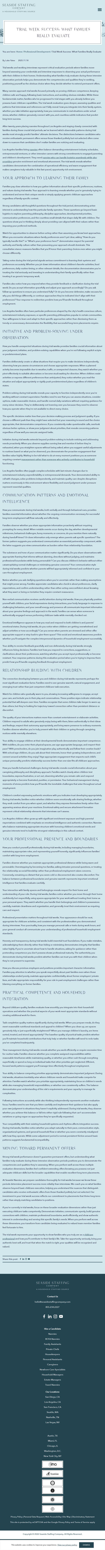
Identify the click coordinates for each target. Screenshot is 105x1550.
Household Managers (52, 1374)
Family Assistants (52, 1344)
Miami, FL (52, 1440)
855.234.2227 (52, 1307)
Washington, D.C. (52, 1451)
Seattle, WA (52, 1412)
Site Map (67, 1517)
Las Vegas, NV (53, 1422)
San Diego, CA (52, 1396)
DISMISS (86, 1545)
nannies (34, 149)
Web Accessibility (53, 1517)
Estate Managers (52, 1379)
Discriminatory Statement (83, 1517)
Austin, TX (52, 1435)
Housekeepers (52, 1354)
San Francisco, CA (52, 1407)
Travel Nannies (52, 1384)
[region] (52, 1545)
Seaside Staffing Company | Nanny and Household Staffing (19, 8)
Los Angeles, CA (52, 1402)
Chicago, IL (52, 1445)
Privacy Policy (16, 1517)
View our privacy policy (67, 1545)
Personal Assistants (52, 1359)
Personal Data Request (34, 1517)
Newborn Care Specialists (52, 1369)
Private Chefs (52, 1349)
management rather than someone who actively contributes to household (58, 459)
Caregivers (52, 1364)
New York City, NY (52, 1456)
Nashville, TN (52, 1417)
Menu (99, 10)
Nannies (52, 1333)
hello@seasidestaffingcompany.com (52, 1301)
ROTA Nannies (52, 1339)
